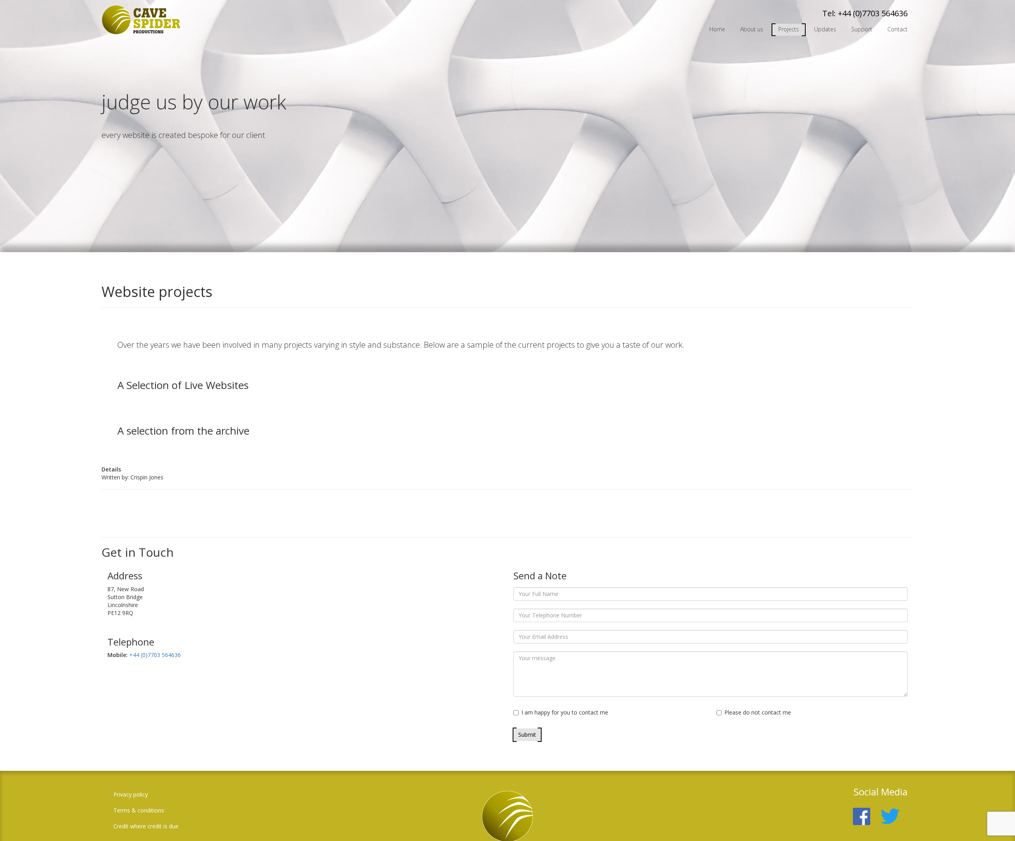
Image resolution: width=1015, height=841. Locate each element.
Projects (788, 29)
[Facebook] (865, 812)
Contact (897, 29)
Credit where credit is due (145, 826)
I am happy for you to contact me (564, 712)
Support (861, 29)
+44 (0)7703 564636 (873, 13)
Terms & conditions (138, 810)
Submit (527, 734)
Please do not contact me (757, 712)
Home (717, 29)
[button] (997, 823)
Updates (825, 29)
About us (751, 29)
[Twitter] (894, 812)
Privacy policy (130, 794)
